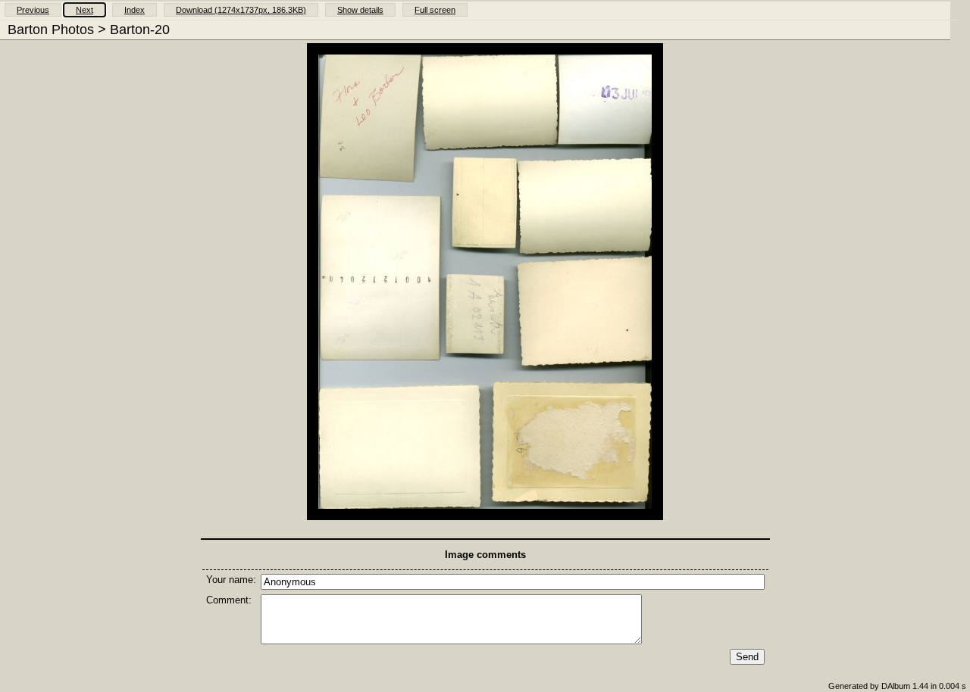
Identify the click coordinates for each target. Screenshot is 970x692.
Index (134, 9)
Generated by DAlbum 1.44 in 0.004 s (897, 685)
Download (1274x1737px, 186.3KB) (241, 9)
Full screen (435, 9)
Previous (33, 9)
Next (84, 9)
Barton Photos (51, 29)
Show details (360, 9)
